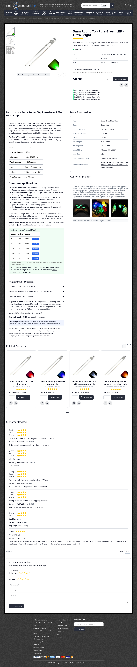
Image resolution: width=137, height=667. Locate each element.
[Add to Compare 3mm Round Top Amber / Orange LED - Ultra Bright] (110, 403)
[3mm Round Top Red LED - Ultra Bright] (21, 365)
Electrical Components (35, 12)
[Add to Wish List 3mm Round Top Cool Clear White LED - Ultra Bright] (74, 403)
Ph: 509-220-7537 (38, 639)
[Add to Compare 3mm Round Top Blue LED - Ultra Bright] (47, 403)
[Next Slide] (129, 346)
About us (36, 645)
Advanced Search (62, 626)
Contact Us (60, 631)
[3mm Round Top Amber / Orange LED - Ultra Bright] (115, 365)
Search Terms (61, 623)
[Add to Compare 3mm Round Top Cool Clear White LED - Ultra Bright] (79, 403)
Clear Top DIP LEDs (35, 18)
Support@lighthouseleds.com (42, 642)
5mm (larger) (37, 313)
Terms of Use (37, 653)
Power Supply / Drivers (90, 13)
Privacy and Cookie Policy (64, 620)
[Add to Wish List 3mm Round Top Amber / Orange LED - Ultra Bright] (105, 403)
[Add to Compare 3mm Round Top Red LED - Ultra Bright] (16, 403)
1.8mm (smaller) (25, 313)
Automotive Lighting (99, 13)
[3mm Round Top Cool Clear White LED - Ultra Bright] (84, 365)
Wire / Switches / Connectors (79, 13)
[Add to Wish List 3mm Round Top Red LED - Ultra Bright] (11, 403)
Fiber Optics (70, 12)
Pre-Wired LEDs (16, 13)
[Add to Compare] (126, 85)
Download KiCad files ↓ (53, 324)
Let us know (20, 336)
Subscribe (80, 629)
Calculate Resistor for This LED (88, 69)
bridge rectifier (43, 309)
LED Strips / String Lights (24, 13)
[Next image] (64, 74)
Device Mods (120, 13)
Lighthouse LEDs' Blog (40, 620)
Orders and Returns (63, 628)
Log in (101, 221)
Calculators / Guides (128, 13)
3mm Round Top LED (52, 18)
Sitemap (59, 637)
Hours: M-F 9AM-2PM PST (41, 636)
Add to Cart (35, 239)
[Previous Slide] (124, 346)
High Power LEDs (44, 13)
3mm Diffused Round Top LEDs (43, 222)
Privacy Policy (37, 650)
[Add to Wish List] (121, 85)
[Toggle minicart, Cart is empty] (129, 5)
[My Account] (125, 5)
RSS (58, 634)
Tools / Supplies (52, 12)
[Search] (112, 5)
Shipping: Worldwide (39, 628)
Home (8, 18)
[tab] (10, 31)
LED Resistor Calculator (37, 218)
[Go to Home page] (21, 5)
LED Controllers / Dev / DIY (61, 13)
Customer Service (38, 647)
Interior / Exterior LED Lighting (111, 13)
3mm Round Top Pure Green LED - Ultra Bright (78, 18)
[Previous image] (59, 74)
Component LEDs (8, 13)
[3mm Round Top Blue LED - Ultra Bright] (52, 365)
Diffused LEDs (25, 225)
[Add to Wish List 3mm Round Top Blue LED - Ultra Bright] (42, 403)
